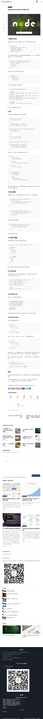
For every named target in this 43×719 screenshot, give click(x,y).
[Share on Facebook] (4, 22)
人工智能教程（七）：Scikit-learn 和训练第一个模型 (8, 430)
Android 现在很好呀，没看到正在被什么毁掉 (11, 702)
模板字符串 (22, 71)
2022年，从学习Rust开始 (12, 598)
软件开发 (16, 410)
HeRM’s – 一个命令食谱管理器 (8, 444)
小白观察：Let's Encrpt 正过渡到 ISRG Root (28, 437)
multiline (17, 56)
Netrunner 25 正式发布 (6, 656)
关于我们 (25, 718)
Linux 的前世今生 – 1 (11, 617)
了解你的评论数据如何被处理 (21, 477)
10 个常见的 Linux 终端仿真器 (28, 430)
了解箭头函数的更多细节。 (13, 233)
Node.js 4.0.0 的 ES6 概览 (20, 381)
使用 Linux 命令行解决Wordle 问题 (13, 603)
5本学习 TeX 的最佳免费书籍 (12, 611)
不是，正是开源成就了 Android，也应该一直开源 (12, 701)
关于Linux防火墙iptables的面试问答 (12, 528)
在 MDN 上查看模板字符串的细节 (14, 107)
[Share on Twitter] (4, 25)
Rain (19, 32)
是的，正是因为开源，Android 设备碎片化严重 (12, 699)
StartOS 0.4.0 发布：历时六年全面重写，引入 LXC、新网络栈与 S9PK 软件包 (15, 652)
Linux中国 (10, 7)
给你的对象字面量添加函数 (24, 267)
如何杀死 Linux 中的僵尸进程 (12, 593)
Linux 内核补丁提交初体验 (12, 615)
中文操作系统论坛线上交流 (7, 554)
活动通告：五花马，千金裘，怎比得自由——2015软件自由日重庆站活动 (33, 417)
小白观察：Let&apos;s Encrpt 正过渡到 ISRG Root (30, 636)
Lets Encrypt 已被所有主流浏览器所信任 (31, 529)
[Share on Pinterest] (4, 28)
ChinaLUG (38, 718)
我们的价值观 (33, 718)
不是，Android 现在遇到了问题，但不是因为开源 (12, 704)
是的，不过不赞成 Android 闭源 (9, 700)
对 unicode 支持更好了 (31, 313)
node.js (12, 410)
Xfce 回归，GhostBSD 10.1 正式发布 (15, 416)
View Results (21, 709)
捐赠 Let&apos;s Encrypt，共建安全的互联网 (11, 499)
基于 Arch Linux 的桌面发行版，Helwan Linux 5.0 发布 (12, 654)
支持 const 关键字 (18, 357)
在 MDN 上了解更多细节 (32, 354)
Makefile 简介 (10, 608)
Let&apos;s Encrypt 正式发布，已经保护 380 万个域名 (30, 499)
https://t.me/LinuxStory (9, 666)
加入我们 (28, 718)
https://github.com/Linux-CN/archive (26, 385)
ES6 (24, 152)
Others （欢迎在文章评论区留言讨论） (10, 705)
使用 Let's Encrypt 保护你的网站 (28, 444)
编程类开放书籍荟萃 (11, 591)
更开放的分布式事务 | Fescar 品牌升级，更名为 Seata (8, 437)
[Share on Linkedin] (4, 31)
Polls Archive (5, 711)
